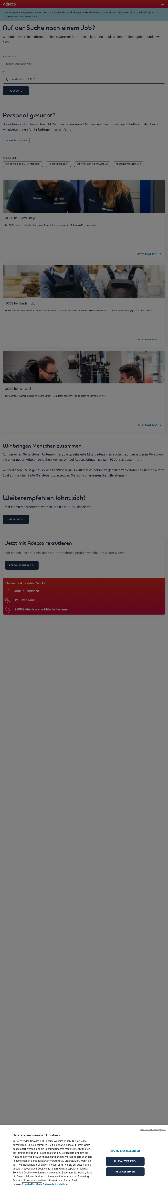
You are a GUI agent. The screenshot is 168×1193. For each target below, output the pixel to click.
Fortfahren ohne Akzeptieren (153, 1129)
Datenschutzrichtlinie (55, 1184)
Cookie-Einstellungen (125, 1151)
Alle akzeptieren (125, 1161)
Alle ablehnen (125, 1171)
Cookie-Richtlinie (32, 1184)
